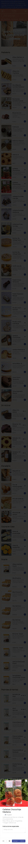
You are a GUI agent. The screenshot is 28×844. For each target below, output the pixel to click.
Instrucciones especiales (11, 826)
